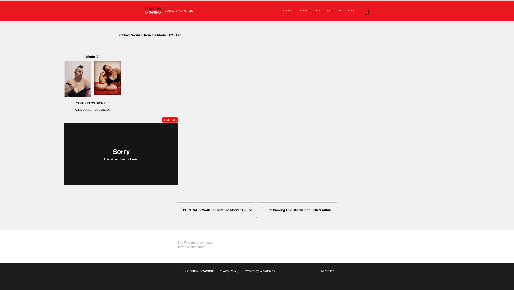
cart (339, 10)
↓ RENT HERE (170, 120)
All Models (83, 109)
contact (349, 10)
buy (328, 10)
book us (303, 10)
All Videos (103, 109)
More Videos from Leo (93, 103)
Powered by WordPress (259, 271)
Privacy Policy (228, 271)
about (318, 10)
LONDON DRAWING (199, 271)
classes (287, 10)
